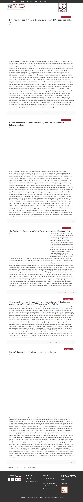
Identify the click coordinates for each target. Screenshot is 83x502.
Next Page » (32, 467)
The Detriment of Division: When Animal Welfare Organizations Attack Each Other (40, 231)
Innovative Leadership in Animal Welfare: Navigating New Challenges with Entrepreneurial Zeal (37, 124)
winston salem (71, 112)
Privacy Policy (64, 483)
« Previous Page (10, 467)
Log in (61, 497)
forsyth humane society (65, 112)
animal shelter (60, 112)
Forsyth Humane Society (16, 6)
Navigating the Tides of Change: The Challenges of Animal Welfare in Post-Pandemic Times (41, 21)
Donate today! (64, 479)
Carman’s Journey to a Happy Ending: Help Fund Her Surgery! (32, 352)
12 (28, 467)
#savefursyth (51, 112)
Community (43, 112)
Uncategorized (47, 342)
